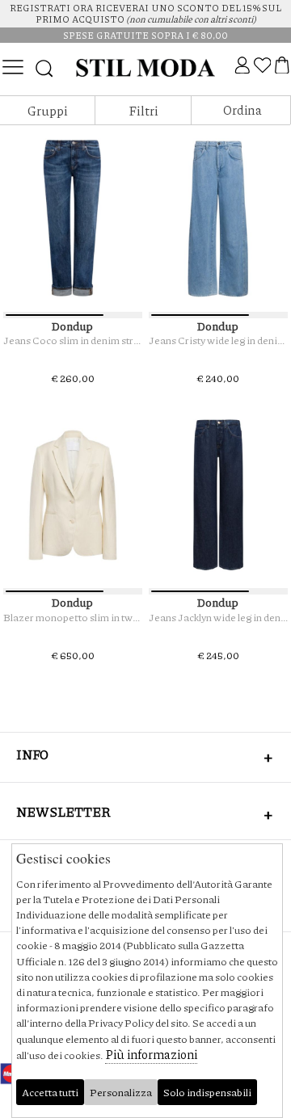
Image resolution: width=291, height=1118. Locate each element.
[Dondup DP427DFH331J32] (219, 494)
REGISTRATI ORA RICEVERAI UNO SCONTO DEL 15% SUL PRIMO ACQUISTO (145, 13)
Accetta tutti (50, 1092)
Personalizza (121, 1092)
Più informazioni (151, 1054)
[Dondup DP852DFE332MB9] (219, 218)
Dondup (72, 325)
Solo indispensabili (207, 1092)
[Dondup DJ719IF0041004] (73, 494)
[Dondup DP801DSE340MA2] (73, 218)
